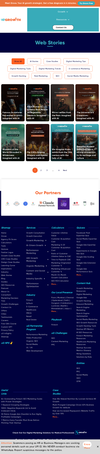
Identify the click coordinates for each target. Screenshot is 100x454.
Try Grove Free (86, 3)
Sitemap (5, 337)
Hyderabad (57, 300)
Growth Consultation (35, 233)
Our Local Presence (61, 292)
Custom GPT (6, 327)
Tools (3, 246)
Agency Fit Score (8, 239)
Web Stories (6, 275)
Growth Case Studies (10, 256)
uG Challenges (59, 333)
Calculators (6, 243)
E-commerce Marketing (79, 69)
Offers (4, 311)
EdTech (29, 303)
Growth (61, 12)
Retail (29, 316)
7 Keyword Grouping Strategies (15, 405)
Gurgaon (55, 303)
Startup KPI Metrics (85, 329)
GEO (78, 378)
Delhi (66, 300)
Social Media (32, 344)
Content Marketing (59, 341)
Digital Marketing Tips (76, 61)
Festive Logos (7, 252)
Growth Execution (34, 236)
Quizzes (4, 249)
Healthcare (31, 310)
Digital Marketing (84, 294)
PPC (53, 345)
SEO (57, 76)
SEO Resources (8, 285)
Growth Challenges (9, 304)
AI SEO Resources (84, 332)
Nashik (64, 306)
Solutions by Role (84, 357)
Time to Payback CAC (61, 260)
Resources (61, 20)
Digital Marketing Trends (50, 69)
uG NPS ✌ (7, 343)
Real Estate (31, 320)
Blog (3, 279)
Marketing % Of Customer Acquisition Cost (60, 247)
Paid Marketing (41, 76)
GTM (78, 381)
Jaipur (67, 309)
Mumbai (61, 298)
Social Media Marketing (77, 76)
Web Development (34, 351)
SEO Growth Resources (86, 323)
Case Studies (52, 61)
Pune (53, 298)
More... (54, 284)
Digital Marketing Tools (20, 69)
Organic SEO (32, 341)
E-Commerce (32, 307)
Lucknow (55, 306)
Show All (18, 61)
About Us (5, 292)
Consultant (6, 295)
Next (65, 170)
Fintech (29, 300)
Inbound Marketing (84, 304)
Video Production (34, 338)
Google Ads (81, 298)
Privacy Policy (7, 330)
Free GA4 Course (8, 324)
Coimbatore (66, 303)
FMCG (29, 313)
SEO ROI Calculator (60, 281)
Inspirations (6, 269)
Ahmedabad (57, 309)
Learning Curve (8, 265)
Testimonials (6, 317)
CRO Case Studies (9, 259)
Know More (87, 445)
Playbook (56, 320)
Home (3, 233)
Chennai (70, 298)
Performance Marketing (36, 335)
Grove (4, 236)
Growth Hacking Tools (86, 326)
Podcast (4, 288)
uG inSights (6, 333)
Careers (4, 320)
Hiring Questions (83, 354)
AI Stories (34, 61)
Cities (3, 314)
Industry (4, 272)
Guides (4, 282)
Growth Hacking (19, 76)
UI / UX (29, 348)
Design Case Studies (10, 262)
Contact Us (63, 27)
